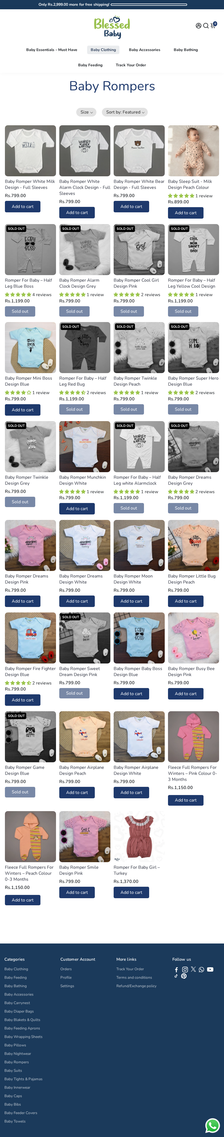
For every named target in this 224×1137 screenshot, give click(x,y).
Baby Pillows (15, 1045)
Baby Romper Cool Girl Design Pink (136, 283)
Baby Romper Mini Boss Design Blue (28, 381)
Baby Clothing (103, 49)
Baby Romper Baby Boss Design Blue (138, 672)
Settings (67, 986)
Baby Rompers (16, 1062)
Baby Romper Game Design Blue (25, 770)
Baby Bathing (186, 49)
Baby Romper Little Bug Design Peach (192, 579)
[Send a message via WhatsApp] (212, 1125)
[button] (86, 112)
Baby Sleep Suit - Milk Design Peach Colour (190, 184)
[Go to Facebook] (176, 970)
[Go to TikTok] (176, 977)
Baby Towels (15, 1121)
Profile (66, 977)
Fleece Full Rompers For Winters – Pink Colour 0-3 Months (192, 773)
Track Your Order (131, 65)
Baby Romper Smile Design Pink (79, 870)
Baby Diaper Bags (19, 1011)
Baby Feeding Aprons (22, 1028)
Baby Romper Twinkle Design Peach (135, 381)
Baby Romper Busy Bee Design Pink (191, 672)
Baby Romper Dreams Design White (81, 579)
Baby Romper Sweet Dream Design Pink (79, 672)
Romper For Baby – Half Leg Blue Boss (28, 283)
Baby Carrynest (17, 1002)
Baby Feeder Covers (20, 1112)
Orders (66, 969)
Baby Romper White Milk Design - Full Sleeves (30, 184)
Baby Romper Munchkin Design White (82, 480)
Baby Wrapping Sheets (23, 1036)
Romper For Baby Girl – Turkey (137, 870)
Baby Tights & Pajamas (23, 1079)
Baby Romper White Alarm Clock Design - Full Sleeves (84, 187)
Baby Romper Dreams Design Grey (189, 480)
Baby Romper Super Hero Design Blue (193, 381)
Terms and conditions (134, 977)
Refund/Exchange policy (136, 986)
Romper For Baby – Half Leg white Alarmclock (137, 480)
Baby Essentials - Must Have (51, 49)
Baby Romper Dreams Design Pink (26, 579)
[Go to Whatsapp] (201, 970)
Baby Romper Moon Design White (133, 579)
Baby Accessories (144, 49)
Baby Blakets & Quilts (22, 1019)
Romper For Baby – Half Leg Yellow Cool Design (191, 283)
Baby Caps (13, 1096)
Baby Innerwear (17, 1087)
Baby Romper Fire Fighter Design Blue (30, 672)
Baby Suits (13, 1070)
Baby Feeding (90, 65)
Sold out (20, 311)
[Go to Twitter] (193, 970)
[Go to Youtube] (210, 970)
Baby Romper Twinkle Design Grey (26, 480)
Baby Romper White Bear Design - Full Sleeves (139, 184)
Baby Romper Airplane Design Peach (81, 770)
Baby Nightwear (17, 1053)
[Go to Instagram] (185, 970)
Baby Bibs (12, 1104)
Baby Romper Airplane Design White (136, 770)
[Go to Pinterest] (184, 977)
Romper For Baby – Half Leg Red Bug (82, 381)
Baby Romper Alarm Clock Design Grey (79, 283)
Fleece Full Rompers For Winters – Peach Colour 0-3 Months (29, 873)
